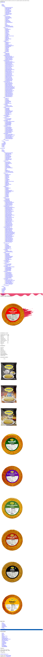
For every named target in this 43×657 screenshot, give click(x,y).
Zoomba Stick (7, 165)
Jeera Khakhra (7, 108)
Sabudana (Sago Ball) (8, 184)
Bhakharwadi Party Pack (8, 63)
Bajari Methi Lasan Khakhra (9, 256)
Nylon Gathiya (7, 31)
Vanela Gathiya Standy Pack (9, 241)
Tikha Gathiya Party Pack (8, 226)
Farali (4, 97)
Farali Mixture (7, 100)
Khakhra (5, 252)
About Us (3, 150)
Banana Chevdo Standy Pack (9, 94)
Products (3, 151)
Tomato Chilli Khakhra (8, 259)
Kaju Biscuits (7, 196)
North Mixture (7, 192)
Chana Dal (6, 48)
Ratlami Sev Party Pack (8, 216)
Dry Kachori (7, 262)
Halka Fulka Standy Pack (8, 240)
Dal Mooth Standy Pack (8, 237)
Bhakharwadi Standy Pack (8, 229)
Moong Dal (6, 187)
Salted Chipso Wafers (8, 153)
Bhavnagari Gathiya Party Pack (9, 211)
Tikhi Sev (6, 178)
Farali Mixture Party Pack (8, 219)
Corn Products (6, 249)
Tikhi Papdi (6, 30)
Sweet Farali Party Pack (8, 220)
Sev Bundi (6, 180)
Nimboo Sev (7, 40)
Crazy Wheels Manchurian (8, 22)
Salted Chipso (7, 243)
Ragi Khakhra (7, 113)
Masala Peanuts (7, 198)
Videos (5, 142)
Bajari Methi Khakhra (8, 112)
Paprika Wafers (7, 12)
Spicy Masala (7, 99)
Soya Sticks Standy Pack (8, 82)
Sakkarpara (6, 36)
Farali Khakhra (7, 114)
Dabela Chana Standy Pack (9, 228)
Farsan (4, 27)
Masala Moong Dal (7, 42)
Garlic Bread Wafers (8, 157)
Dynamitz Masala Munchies (9, 106)
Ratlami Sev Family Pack (8, 205)
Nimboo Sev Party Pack (8, 222)
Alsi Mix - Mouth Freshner (9, 134)
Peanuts (5, 52)
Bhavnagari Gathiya (8, 174)
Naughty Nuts (7, 193)
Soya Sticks (6, 195)
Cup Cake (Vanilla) (7, 265)
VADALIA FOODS (8, 655)
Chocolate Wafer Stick (8, 277)
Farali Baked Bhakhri (8, 125)
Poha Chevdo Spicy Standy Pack (9, 87)
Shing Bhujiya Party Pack (8, 208)
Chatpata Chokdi (7, 166)
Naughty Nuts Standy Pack (9, 91)
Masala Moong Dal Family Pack (9, 202)
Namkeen (5, 186)
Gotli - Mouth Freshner (8, 135)
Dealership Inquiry (4, 626)
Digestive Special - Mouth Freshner (10, 280)
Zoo (5, 169)
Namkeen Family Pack (7, 55)
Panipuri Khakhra (7, 110)
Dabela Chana (7, 183)
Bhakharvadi (7, 37)
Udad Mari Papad (7, 116)
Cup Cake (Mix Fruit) (8, 119)
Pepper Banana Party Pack (8, 61)
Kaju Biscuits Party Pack (8, 223)
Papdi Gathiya (7, 175)
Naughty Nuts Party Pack (8, 66)
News (4, 141)
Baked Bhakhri (6, 120)
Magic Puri (6, 39)
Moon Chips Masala (8, 21)
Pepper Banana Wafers (8, 159)
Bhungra (6, 24)
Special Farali (7, 102)
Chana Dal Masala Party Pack (9, 64)
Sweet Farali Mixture (8, 246)
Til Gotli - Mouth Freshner (8, 138)
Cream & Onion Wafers (8, 13)
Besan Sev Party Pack (8, 67)
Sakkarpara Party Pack (8, 76)
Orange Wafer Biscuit (8, 128)
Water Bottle (7, 140)
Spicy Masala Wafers (8, 10)
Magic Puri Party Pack (8, 70)
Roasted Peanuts (7, 54)
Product (3, 293)
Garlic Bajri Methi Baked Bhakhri (9, 121)
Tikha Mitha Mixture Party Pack (9, 217)
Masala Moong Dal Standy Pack (9, 90)
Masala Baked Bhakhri (8, 268)
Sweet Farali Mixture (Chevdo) (9, 45)
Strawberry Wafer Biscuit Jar (9, 131)
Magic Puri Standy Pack (8, 84)
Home (3, 4)
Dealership (3, 144)
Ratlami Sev (7, 189)
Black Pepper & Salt (8, 247)
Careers (3, 146)
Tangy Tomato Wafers (8, 156)
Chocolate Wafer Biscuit (8, 127)
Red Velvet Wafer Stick (8, 132)
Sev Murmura (7, 33)
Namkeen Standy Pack (7, 81)
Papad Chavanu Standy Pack (9, 238)
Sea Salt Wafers (7, 9)
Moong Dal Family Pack (8, 201)
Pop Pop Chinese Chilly (8, 163)
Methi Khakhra (7, 109)
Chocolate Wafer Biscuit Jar (9, 129)
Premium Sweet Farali (8, 103)
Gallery (3, 286)
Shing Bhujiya (7, 49)
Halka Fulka (7, 51)
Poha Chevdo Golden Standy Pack (10, 88)
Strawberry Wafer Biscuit (8, 274)
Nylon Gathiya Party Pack (8, 78)
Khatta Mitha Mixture (8, 46)
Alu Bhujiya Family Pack (8, 58)
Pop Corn (6, 250)
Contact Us (3, 292)
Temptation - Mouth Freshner (9, 283)
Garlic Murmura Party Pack (9, 79)
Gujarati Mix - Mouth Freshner (9, 136)
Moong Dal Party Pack (8, 210)
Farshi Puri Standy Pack (8, 96)
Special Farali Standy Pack (8, 93)
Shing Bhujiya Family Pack (9, 204)
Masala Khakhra (7, 253)
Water (4, 139)
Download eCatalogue (4, 629)
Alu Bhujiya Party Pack (8, 213)
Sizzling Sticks (7, 18)
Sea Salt (6, 244)
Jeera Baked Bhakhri (8, 122)
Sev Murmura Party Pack (8, 225)
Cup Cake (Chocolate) (8, 118)
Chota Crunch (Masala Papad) (9, 172)
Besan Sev (6, 28)
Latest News (3, 624)
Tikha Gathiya (7, 177)
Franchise (3, 145)
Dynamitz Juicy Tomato (8, 105)
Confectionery (5, 271)
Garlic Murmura (7, 34)
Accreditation (4, 143)
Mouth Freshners (6, 133)
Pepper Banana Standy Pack (9, 231)
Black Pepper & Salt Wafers (9, 7)
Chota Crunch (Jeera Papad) (9, 171)
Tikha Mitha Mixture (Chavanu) (9, 181)
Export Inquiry (4, 289)
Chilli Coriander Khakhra (8, 111)
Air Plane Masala (7, 16)
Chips (4, 6)
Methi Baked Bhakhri (8, 123)
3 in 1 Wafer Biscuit (8, 126)
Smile (6, 168)
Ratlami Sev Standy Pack (8, 85)
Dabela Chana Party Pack (8, 214)
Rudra (8, 656)
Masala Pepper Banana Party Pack (9, 207)
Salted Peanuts (7, 199)
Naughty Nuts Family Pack (9, 57)
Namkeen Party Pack (6, 60)
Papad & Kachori (6, 115)
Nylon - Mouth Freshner (8, 137)
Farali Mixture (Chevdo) (8, 190)
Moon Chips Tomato (8, 162)
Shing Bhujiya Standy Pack (9, 234)
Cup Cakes (5, 117)
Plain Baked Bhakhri (8, 124)
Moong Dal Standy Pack (8, 235)
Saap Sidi (6, 19)
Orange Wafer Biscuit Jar (8, 130)
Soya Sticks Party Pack (8, 72)
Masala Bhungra (7, 25)
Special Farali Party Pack (8, 73)
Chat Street (6, 160)
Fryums (5, 15)
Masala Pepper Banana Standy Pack (10, 232)
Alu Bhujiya (7, 43)
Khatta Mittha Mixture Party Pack (9, 69)
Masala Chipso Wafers (8, 154)
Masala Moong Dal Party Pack (9, 75)
